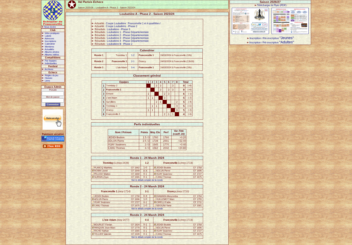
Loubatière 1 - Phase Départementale (128, 32)
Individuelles (50, 63)
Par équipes (50, 60)
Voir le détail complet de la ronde (147, 180)
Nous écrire (50, 27)
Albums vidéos (51, 54)
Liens (47, 80)
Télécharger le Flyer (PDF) (271, 5)
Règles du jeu (51, 75)
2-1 (132, 61)
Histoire (48, 78)
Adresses (49, 38)
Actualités (49, 49)
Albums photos (51, 52)
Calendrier (49, 44)
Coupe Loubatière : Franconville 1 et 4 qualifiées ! (133, 23)
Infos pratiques (51, 33)
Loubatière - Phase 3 (118, 29)
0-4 (132, 67)
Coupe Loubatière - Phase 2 (121, 26)
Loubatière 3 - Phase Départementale (128, 38)
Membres (49, 46)
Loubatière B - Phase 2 (119, 44)
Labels (47, 36)
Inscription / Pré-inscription (272, 38)
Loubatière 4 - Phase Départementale (128, 41)
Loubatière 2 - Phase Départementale (128, 35)
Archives (48, 69)
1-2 (132, 55)
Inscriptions (50, 41)
